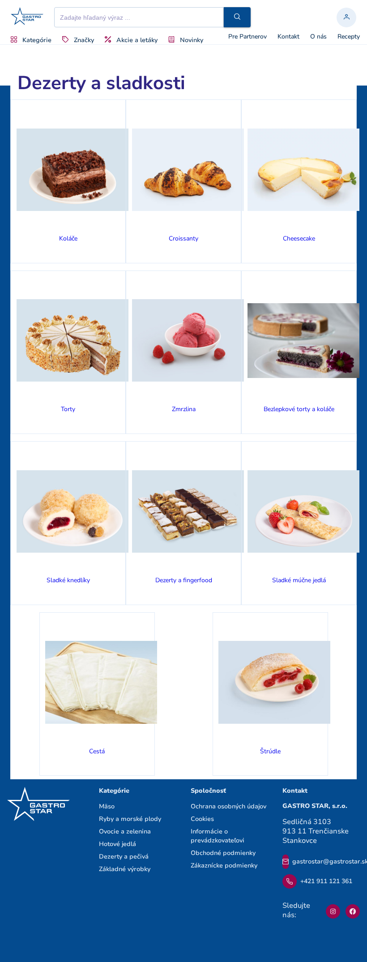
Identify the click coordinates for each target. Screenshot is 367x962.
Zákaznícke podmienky (224, 865)
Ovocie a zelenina (125, 831)
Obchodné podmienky (223, 853)
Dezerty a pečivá (124, 856)
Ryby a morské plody (130, 819)
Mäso (107, 806)
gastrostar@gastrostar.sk (326, 861)
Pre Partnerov (247, 37)
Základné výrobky (124, 869)
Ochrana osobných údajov (228, 806)
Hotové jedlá (117, 844)
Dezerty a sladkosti (101, 83)
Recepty (348, 37)
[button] (237, 17)
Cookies (202, 819)
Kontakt (288, 37)
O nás (318, 37)
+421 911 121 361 (326, 881)
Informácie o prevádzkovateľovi (217, 836)
